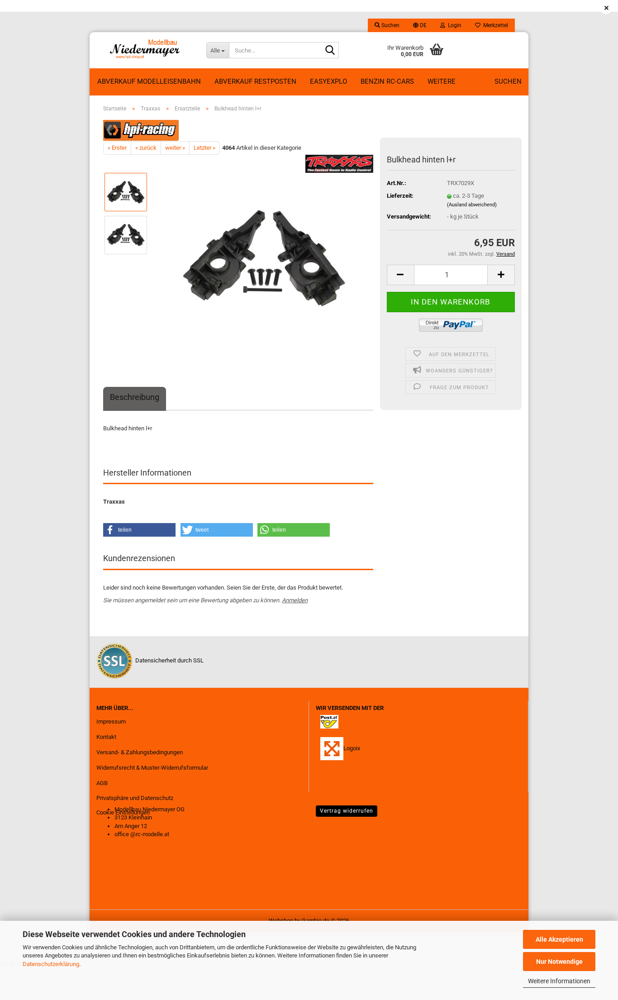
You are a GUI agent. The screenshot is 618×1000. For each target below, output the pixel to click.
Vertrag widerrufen (346, 811)
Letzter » (204, 147)
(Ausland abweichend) (472, 205)
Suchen (508, 81)
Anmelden (295, 600)
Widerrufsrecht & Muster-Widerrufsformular (152, 767)
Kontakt (106, 736)
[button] (419, 25)
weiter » (175, 147)
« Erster (117, 147)
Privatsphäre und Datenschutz (134, 798)
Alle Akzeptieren (559, 939)
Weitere (442, 81)
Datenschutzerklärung (51, 964)
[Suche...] (330, 51)
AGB (102, 783)
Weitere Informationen (559, 981)
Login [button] (453, 25)
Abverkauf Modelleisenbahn (149, 81)
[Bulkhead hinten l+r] (264, 256)
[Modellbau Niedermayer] (144, 50)
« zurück (146, 147)
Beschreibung (134, 397)
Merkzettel (494, 25)
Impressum (111, 721)
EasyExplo (328, 81)
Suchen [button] (389, 25)
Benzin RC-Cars (387, 81)
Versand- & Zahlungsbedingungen (139, 752)
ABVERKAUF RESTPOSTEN (255, 81)
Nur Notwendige (559, 961)
